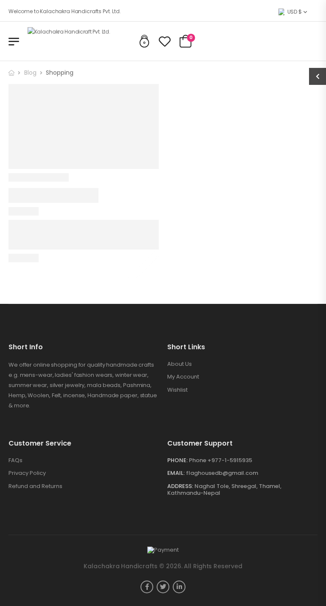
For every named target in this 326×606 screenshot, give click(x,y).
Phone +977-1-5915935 (220, 460)
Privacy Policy (27, 473)
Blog (30, 72)
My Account (183, 376)
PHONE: (177, 460)
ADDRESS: (180, 486)
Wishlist (177, 390)
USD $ (294, 11)
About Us (179, 364)
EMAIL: (176, 473)
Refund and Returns (35, 486)
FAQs (15, 460)
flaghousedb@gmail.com (222, 473)
